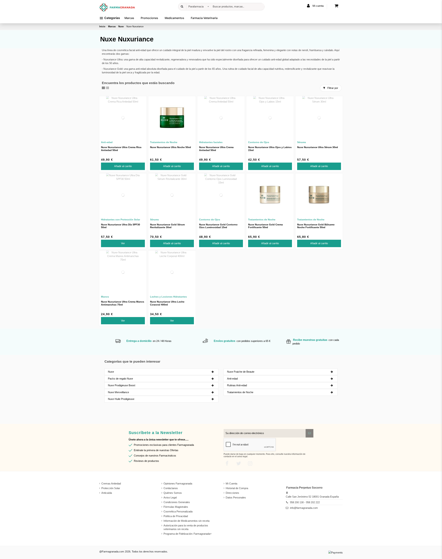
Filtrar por (332, 87)
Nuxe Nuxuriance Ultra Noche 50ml (170, 147)
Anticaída (106, 492)
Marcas (129, 18)
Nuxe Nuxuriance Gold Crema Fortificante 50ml (265, 226)
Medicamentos (174, 18)
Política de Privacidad (176, 516)
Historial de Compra (237, 488)
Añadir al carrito (123, 166)
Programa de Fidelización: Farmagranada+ (188, 533)
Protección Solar (110, 488)
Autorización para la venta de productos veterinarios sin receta (186, 527)
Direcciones (232, 492)
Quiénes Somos (173, 492)
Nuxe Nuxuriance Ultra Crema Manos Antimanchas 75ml (122, 303)
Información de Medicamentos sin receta (186, 520)
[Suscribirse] (309, 433)
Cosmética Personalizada (178, 511)
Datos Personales (236, 497)
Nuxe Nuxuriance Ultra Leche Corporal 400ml (167, 303)
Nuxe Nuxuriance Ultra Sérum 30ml (317, 147)
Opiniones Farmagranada (178, 483)
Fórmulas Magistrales (176, 506)
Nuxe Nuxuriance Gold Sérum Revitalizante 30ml (167, 226)
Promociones (149, 18)
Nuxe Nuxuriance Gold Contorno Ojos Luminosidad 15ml (218, 226)
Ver (123, 243)
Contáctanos (171, 488)
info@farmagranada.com (304, 507)
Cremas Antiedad (111, 483)
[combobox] (198, 6)
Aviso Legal (170, 497)
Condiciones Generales (177, 502)
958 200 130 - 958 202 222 (305, 502)
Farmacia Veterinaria (204, 18)
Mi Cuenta (231, 483)
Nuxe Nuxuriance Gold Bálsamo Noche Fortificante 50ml (316, 226)
